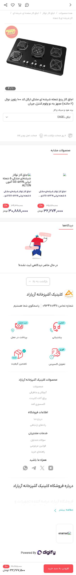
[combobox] (38, 117)
